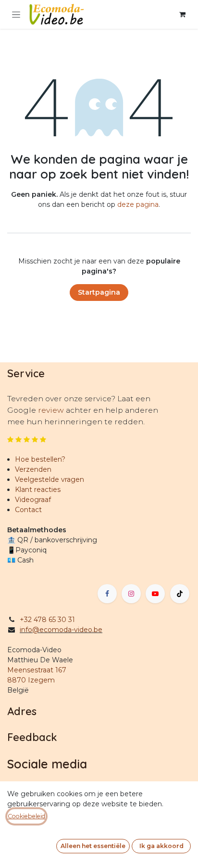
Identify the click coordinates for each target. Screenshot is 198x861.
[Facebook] (107, 593)
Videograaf (33, 499)
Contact (28, 509)
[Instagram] (131, 593)
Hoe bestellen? (40, 459)
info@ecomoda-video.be (61, 629)
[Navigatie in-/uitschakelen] (16, 14)
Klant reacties (38, 489)
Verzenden (33, 469)
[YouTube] (155, 593)
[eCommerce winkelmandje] (182, 14)
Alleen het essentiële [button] (93, 845)
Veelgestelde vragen (49, 479)
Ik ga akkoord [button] (161, 845)
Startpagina (99, 292)
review (52, 410)
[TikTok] (179, 593)
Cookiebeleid (26, 816)
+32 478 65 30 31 (47, 619)
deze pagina (138, 204)
